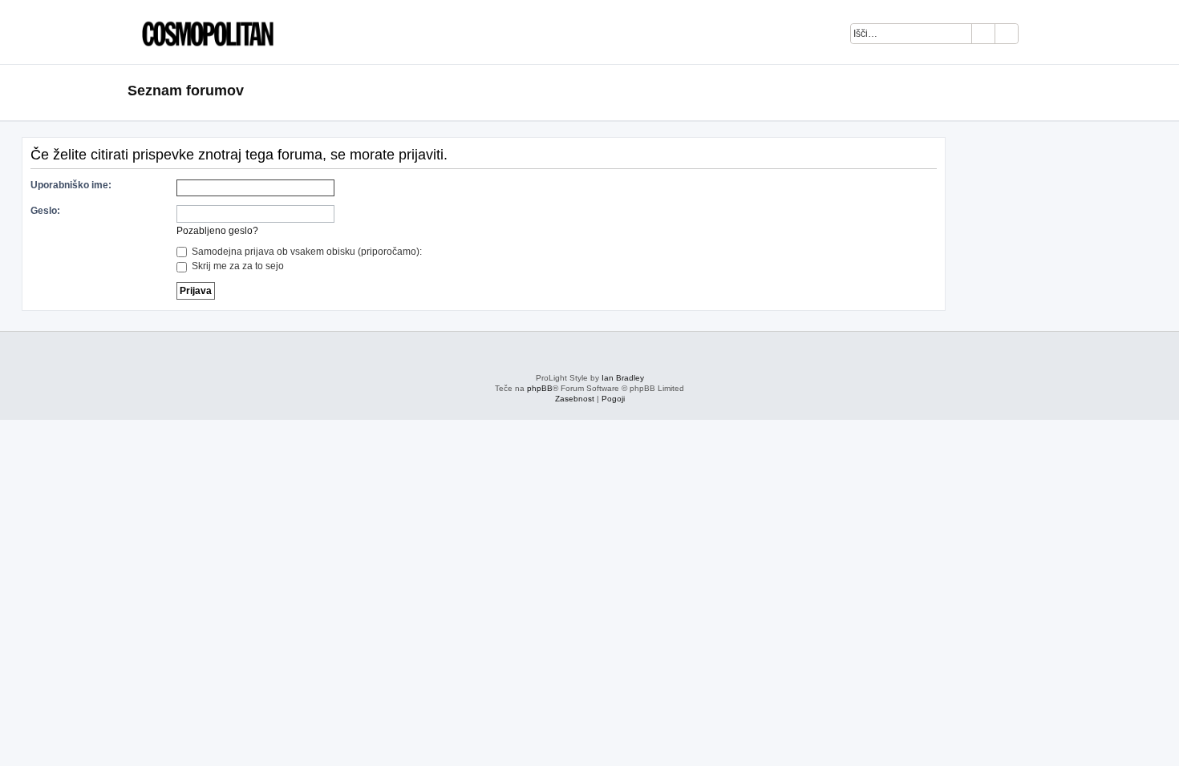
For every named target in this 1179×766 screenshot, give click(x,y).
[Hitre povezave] (1046, 91)
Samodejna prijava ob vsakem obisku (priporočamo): (305, 251)
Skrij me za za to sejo (236, 266)
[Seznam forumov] (204, 32)
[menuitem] (1039, 36)
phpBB (540, 388)
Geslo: (45, 210)
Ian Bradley (623, 377)
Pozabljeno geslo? (217, 230)
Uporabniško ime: (70, 185)
